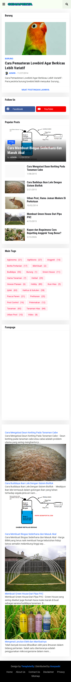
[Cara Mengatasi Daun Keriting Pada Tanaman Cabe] (15, 171)
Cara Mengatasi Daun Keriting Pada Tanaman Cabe (46, 168)
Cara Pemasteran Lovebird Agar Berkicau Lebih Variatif (35, 65)
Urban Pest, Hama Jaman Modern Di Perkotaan (46, 200)
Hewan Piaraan (16, 284)
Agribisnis (34, 260)
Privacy (61, 672)
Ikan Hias (54, 284)
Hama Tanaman (16, 278)
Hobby (36, 284)
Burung (31, 272)
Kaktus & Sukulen (34, 290)
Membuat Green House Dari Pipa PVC (44, 215)
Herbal (37, 278)
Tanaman (14, 308)
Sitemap (35, 676)
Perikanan (37, 296)
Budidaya (14, 272)
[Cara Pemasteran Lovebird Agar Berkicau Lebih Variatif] (35, 38)
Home (9, 672)
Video (33, 314)
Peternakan (37, 302)
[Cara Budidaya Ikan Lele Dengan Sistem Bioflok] (15, 187)
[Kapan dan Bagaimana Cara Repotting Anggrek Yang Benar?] (15, 234)
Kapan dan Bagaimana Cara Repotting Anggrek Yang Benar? (44, 231)
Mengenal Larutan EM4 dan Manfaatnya (26, 641)
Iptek (12, 290)
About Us (20, 672)
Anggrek (53, 260)
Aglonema (14, 260)
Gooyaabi (55, 666)
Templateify (27, 666)
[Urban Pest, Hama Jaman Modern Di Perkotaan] (15, 203)
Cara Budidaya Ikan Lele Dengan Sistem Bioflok (44, 184)
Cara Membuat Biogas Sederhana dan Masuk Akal (34, 150)
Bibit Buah (39, 266)
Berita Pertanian (17, 266)
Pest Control (15, 302)
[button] (4, 4)
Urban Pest (15, 314)
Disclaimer (48, 672)
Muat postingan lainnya (35, 89)
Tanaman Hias (36, 308)
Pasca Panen (16, 296)
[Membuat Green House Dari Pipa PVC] (15, 218)
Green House (51, 272)
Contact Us (34, 672)
